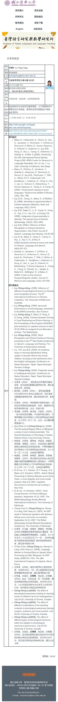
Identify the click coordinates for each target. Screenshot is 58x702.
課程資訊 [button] (38, 16)
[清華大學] (20, 3)
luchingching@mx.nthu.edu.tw (22, 76)
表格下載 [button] (38, 23)
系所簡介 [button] (19, 10)
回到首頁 (38, 29)
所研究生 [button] (19, 16)
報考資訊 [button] (19, 23)
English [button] (19, 29)
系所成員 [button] (38, 10)
